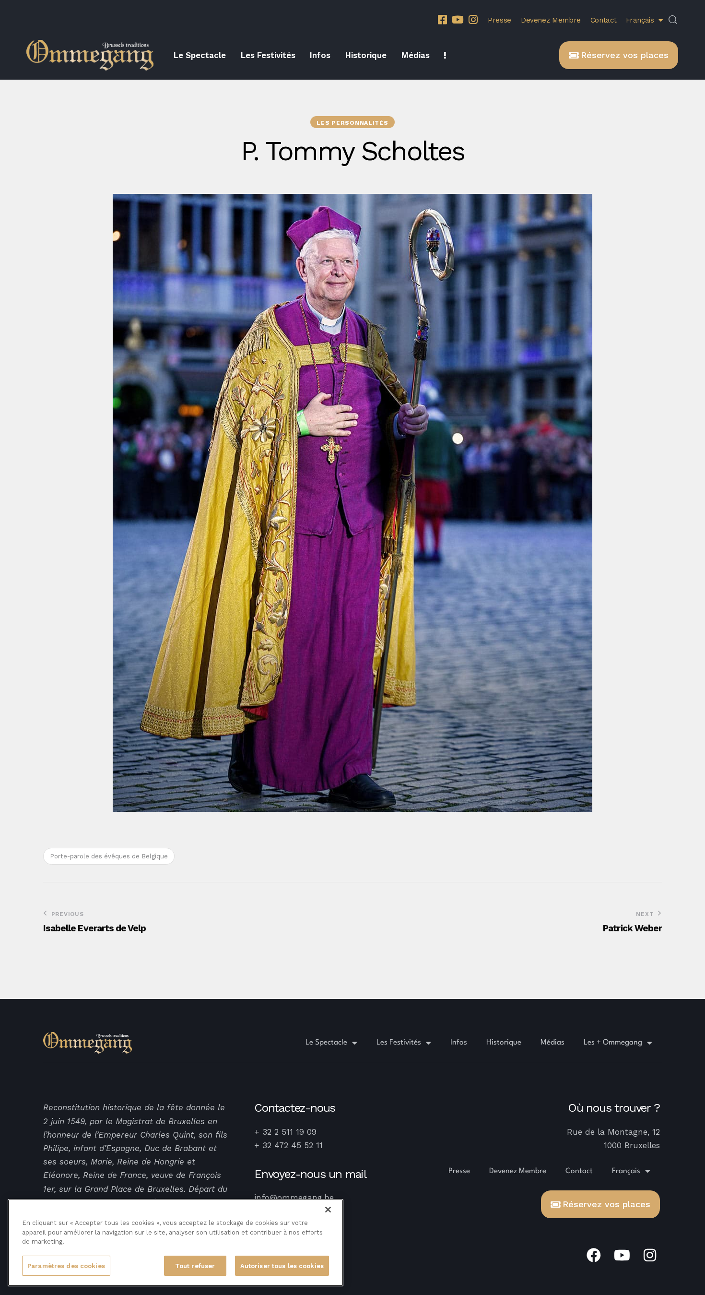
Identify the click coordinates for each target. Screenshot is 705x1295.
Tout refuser (195, 1265)
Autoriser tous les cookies (282, 1265)
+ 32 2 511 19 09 (285, 1132)
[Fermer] (328, 1209)
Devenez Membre (551, 20)
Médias (552, 1042)
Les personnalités (352, 122)
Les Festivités (398, 1042)
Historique (503, 1042)
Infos (458, 1042)
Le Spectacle (326, 1042)
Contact (603, 20)
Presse (499, 20)
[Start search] (673, 20)
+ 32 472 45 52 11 (288, 1145)
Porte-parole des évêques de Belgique (109, 856)
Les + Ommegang (613, 1042)
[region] (175, 1242)
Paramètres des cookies (66, 1265)
